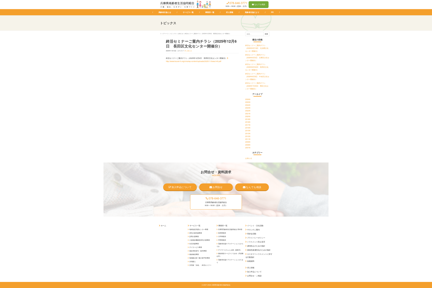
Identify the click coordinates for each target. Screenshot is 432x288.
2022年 (248, 110)
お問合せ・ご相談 (254, 275)
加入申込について (181, 187)
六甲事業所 (222, 236)
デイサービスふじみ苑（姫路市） (230, 250)
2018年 (248, 122)
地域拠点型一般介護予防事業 (199, 258)
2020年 (248, 116)
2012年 (248, 136)
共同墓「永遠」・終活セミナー (200, 265)
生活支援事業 (194, 243)
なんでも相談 (259, 4)
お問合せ (218, 187)
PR (272, 12)
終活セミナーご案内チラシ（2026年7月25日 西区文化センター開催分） (256, 86)
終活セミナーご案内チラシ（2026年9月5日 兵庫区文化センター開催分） (257, 58)
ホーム (163, 225)
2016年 (248, 128)
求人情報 (229, 12)
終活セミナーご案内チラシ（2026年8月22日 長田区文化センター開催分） (256, 67)
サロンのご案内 (253, 229)
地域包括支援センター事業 (198, 229)
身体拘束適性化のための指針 (259, 250)
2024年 (248, 105)
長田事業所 (222, 233)
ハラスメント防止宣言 (256, 241)
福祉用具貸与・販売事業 (198, 251)
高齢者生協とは (165, 12)
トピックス (173, 33)
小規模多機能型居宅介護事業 (199, 240)
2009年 (248, 142)
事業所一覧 (209, 12)
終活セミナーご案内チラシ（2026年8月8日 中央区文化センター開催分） (257, 76)
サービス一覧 (188, 12)
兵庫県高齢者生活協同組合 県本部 (230, 229)
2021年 (248, 113)
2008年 (248, 145)
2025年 (248, 102)
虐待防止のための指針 (256, 246)
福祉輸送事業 (194, 254)
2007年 (248, 147)
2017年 (248, 125)
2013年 (248, 133)
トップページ (164, 33)
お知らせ (180, 33)
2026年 (248, 99)
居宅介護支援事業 (195, 233)
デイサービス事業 (195, 247)
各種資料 (250, 261)
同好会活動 (251, 233)
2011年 (248, 139)
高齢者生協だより (252, 12)
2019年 (248, 119)
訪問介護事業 (194, 236)
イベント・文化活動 (255, 225)
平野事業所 (222, 240)
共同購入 (192, 261)
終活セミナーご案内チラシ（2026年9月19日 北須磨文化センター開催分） (256, 48)
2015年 (248, 130)
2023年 (248, 108)
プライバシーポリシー (256, 237)
